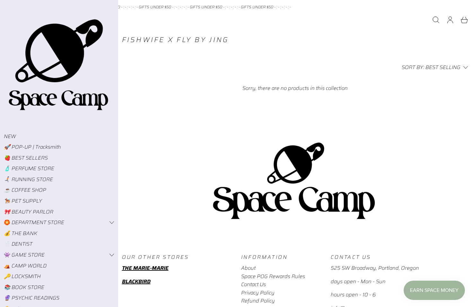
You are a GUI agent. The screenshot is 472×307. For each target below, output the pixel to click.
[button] (436, 20)
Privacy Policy (258, 293)
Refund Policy (258, 301)
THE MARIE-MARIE (145, 268)
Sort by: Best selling (431, 67)
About (248, 268)
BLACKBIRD (136, 281)
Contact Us (253, 284)
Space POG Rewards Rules (273, 276)
